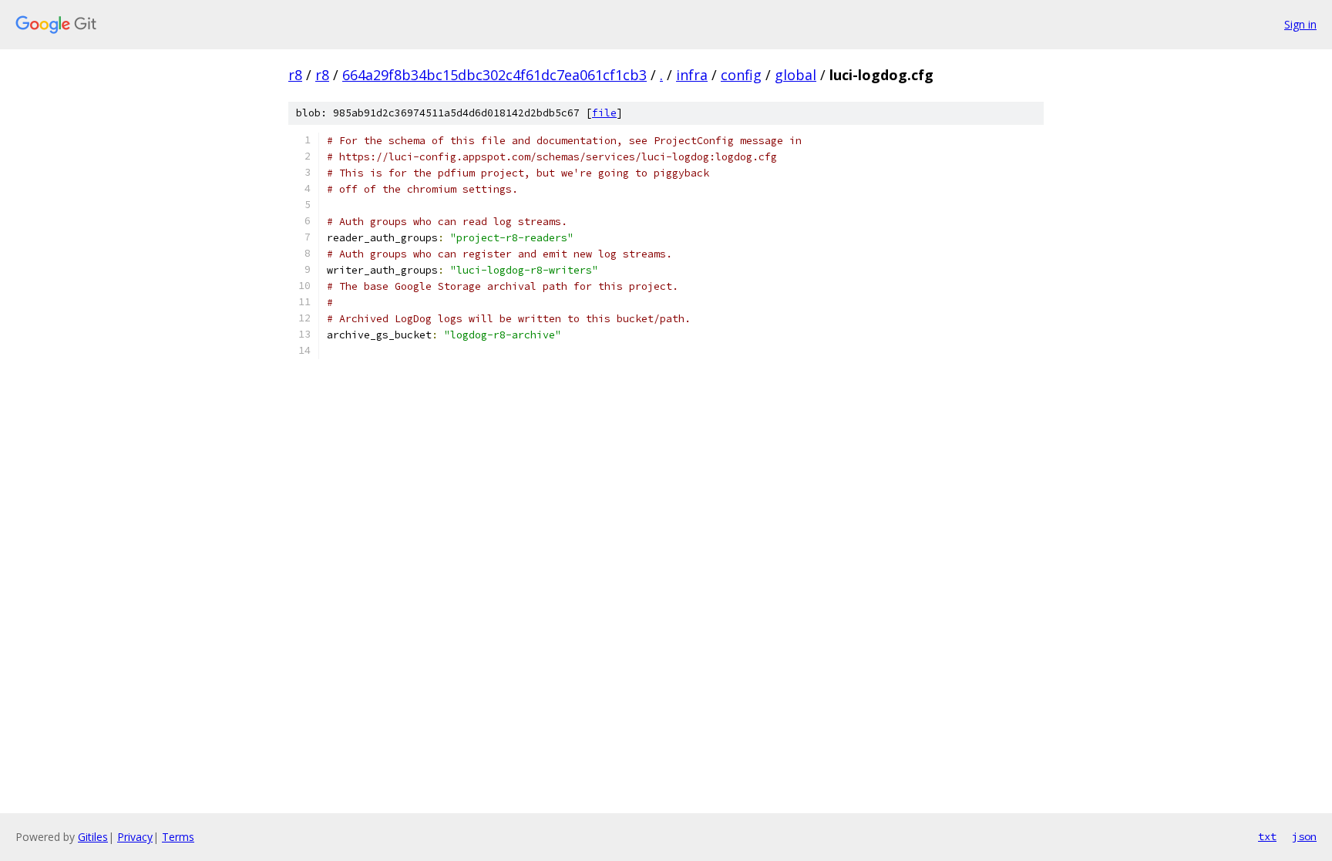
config (741, 75)
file (604, 112)
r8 (295, 75)
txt (1267, 836)
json (1304, 836)
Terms (178, 836)
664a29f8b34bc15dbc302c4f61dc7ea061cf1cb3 (494, 75)
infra (692, 75)
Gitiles (93, 836)
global (795, 75)
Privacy (135, 836)
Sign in (1300, 24)
